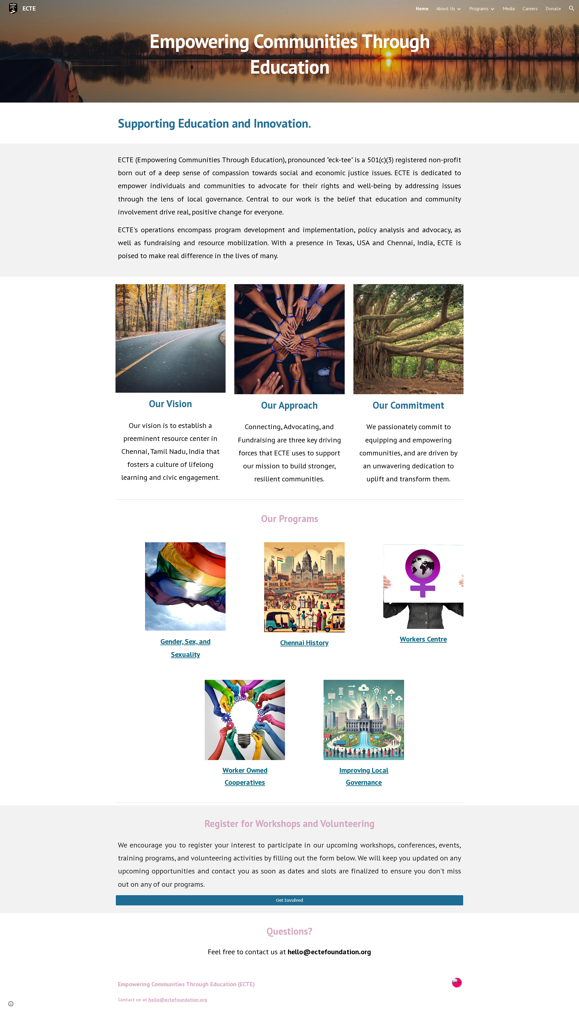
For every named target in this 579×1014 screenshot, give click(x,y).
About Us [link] (445, 8)
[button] (572, 8)
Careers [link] (530, 8)
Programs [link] (479, 8)
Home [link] (422, 8)
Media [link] (509, 8)
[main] (289, 51)
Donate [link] (553, 8)
